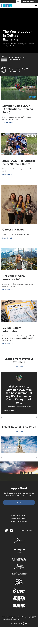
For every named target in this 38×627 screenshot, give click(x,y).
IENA (18, 1)
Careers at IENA (13, 229)
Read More (7, 238)
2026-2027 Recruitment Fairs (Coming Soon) (18, 162)
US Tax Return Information (11, 329)
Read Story (9, 410)
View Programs (14, 60)
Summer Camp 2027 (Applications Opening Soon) (17, 109)
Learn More (7, 290)
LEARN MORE (7, 175)
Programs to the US (17, 58)
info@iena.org (21, 521)
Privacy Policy (34, 616)
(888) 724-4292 (22, 518)
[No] (26, 623)
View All (19, 366)
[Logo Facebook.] (11, 530)
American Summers (28, 1)
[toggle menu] (36, 5)
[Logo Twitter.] (6, 530)
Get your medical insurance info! (14, 277)
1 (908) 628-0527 (21, 515)
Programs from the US (18, 69)
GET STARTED (7, 123)
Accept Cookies (18, 623)
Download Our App (26, 530)
